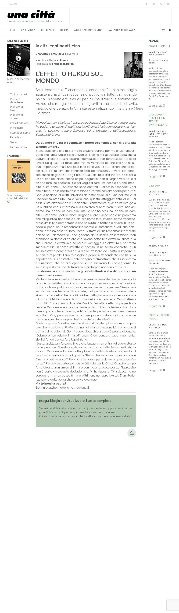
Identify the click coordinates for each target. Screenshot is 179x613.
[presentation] (4, 175)
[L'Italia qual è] (19, 175)
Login (13, 4)
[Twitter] (153, 4)
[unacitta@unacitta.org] (168, 4)
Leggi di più (156, 105)
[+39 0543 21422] (160, 4)
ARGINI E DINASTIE (160, 45)
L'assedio (154, 185)
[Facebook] (146, 4)
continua (82, 387)
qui (88, 408)
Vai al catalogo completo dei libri (17, 197)
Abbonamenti (54, 412)
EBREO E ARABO (159, 246)
